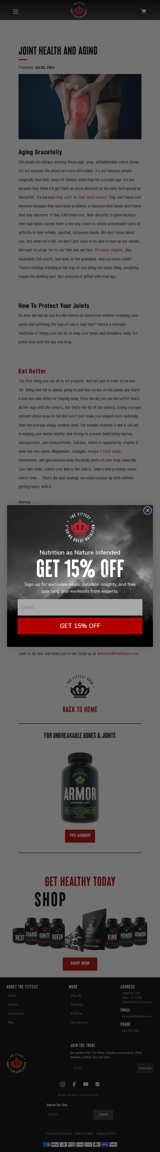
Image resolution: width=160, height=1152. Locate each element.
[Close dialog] (147, 510)
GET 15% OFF (80, 626)
